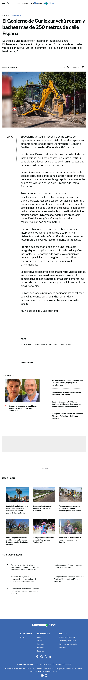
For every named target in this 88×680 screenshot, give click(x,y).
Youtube (50, 656)
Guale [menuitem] (39, 637)
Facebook (37, 656)
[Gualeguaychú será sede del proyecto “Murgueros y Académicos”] (44, 526)
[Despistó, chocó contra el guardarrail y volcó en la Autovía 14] (44, 494)
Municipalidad (41, 344)
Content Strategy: (42, 675)
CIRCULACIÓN (66, 344)
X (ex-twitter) (46, 656)
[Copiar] (65, 67)
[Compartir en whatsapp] (68, 67)
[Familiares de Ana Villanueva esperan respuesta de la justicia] (70, 526)
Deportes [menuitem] (40, 651)
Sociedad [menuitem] (40, 647)
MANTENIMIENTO (15, 16)
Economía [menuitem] (40, 644)
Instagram (41, 656)
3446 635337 (66, 664)
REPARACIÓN (54, 344)
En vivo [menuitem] (22, 637)
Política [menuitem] (40, 641)
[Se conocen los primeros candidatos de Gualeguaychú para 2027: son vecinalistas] (22, 390)
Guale (4, 16)
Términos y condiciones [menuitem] (67, 641)
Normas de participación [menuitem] (68, 644)
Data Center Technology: (46, 675)
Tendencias (15, 3)
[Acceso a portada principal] (44, 3)
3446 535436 (46, 664)
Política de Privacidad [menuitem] (67, 637)
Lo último (25, 3)
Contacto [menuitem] (62, 647)
